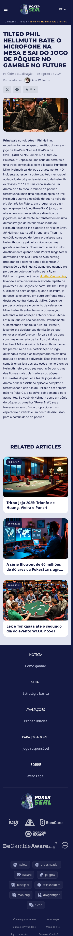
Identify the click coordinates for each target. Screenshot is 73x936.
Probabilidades (35, 721)
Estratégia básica (36, 693)
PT (60, 9)
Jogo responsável (36, 748)
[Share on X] (7, 89)
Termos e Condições (49, 934)
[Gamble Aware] (30, 845)
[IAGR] (14, 822)
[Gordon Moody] (35, 834)
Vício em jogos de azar (24, 919)
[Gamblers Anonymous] (30, 822)
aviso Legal (35, 776)
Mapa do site (53, 926)
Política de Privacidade (24, 926)
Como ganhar (35, 666)
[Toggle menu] (6, 9)
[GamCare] (51, 822)
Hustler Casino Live (53, 276)
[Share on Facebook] (17, 89)
